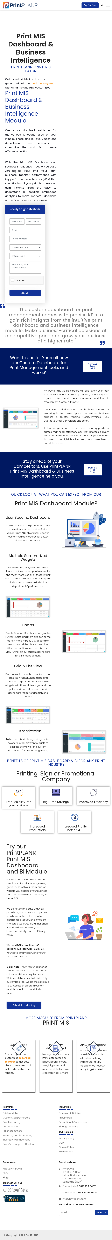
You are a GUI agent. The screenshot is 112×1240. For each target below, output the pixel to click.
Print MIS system (44, 83)
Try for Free (90, 5)
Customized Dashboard (16, 1117)
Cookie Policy (66, 1147)
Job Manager (10, 1126)
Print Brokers (65, 1117)
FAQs (5, 1173)
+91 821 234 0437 (87, 1192)
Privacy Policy (66, 1138)
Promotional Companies (73, 1122)
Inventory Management (16, 1139)
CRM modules (10, 1113)
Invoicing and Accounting (17, 1135)
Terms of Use (66, 1151)
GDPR (62, 1142)
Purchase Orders (12, 1131)
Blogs (6, 1177)
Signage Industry (68, 1126)
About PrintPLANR (12, 1168)
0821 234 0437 (87, 1186)
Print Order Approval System (19, 1144)
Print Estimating (11, 1122)
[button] (92, 366)
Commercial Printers (70, 1113)
